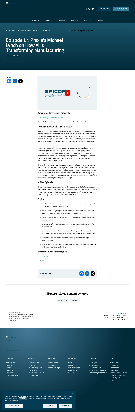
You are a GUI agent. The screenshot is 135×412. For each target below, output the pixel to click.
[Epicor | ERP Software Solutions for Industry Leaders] (13, 9)
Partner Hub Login (54, 368)
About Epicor (10, 363)
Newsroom (9, 373)
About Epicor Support (34, 363)
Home (8, 30)
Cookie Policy (22, 398)
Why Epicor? (10, 365)
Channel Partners (53, 363)
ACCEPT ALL (65, 406)
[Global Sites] (89, 9)
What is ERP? (93, 365)
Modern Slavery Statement (119, 373)
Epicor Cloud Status (33, 375)
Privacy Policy (114, 365)
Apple (40, 118)
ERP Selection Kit (95, 368)
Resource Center (18, 30)
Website (44, 260)
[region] (39, 400)
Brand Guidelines (12, 375)
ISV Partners (52, 365)
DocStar (71, 373)
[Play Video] (67, 93)
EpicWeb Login (32, 370)
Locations (9, 370)
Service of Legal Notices (118, 375)
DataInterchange (74, 368)
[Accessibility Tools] (92, 9)
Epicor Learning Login (34, 368)
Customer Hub (121, 9)
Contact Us (104, 9)
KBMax (70, 365)
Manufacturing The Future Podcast (34, 30)
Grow (70, 363)
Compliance (114, 370)
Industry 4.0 (93, 363)
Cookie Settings (115, 368)
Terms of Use (114, 363)
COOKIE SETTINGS (14, 406)
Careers (8, 368)
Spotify (45, 118)
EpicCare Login (32, 365)
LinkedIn (45, 256)
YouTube (60, 118)
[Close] (72, 393)
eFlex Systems (73, 370)
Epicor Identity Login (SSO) (36, 373)
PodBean (53, 118)
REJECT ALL (50, 406)
